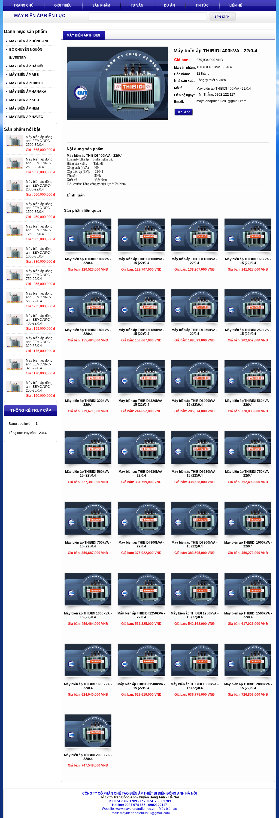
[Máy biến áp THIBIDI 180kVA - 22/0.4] (88, 321)
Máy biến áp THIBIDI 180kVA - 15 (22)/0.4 (141, 332)
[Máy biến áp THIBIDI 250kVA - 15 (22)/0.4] (248, 321)
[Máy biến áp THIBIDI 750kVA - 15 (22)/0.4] (88, 533)
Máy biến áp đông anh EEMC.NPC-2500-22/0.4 (39, 163)
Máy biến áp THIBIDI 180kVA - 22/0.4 (88, 332)
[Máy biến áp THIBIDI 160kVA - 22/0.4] (194, 250)
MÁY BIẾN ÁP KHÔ (24, 100)
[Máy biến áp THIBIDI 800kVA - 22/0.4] (141, 533)
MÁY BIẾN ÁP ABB (24, 75)
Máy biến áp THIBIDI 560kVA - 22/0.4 (248, 403)
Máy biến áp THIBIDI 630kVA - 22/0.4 (141, 473)
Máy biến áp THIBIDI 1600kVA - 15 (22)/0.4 (195, 686)
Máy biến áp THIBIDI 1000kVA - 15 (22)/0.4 (88, 615)
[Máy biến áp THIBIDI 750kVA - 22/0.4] (248, 463)
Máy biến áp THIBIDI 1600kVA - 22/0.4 (88, 686)
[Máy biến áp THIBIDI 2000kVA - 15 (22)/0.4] (248, 675)
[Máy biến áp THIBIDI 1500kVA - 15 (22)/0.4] (141, 675)
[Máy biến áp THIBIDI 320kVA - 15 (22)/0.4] (141, 392)
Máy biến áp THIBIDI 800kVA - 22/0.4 (141, 544)
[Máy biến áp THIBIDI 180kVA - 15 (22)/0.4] (141, 321)
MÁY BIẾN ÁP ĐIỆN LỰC (39, 15)
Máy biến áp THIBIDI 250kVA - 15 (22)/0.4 (248, 332)
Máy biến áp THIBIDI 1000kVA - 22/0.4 (248, 544)
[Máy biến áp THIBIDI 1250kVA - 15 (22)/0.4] (194, 604)
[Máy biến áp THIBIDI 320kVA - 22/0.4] (88, 392)
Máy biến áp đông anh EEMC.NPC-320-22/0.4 (39, 364)
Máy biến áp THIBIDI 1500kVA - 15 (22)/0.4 (141, 686)
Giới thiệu (63, 5)
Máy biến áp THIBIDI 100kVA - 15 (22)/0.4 (141, 261)
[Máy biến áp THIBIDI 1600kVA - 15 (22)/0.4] (194, 675)
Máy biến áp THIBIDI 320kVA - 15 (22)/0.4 (141, 403)
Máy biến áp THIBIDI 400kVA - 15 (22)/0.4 (194, 403)
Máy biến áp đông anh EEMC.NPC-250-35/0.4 (39, 386)
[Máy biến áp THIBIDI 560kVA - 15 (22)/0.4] (88, 463)
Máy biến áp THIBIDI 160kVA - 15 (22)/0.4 (248, 261)
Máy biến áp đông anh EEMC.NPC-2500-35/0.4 (39, 141)
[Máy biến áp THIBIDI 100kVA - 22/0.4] (88, 250)
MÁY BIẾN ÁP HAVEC (26, 117)
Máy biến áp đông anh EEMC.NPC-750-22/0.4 (39, 275)
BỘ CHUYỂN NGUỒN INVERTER (25, 54)
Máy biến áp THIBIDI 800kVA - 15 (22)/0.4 (194, 544)
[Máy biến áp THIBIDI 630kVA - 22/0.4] (141, 463)
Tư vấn (137, 5)
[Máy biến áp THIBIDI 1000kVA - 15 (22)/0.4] (88, 604)
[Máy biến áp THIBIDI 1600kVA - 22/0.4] (88, 675)
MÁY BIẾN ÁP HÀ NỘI (26, 66)
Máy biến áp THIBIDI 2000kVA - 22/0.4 (88, 757)
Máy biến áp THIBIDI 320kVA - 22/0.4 (88, 403)
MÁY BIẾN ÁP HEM (24, 108)
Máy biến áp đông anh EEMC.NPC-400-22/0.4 (39, 319)
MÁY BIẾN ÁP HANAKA (27, 91)
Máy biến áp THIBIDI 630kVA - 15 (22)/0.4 (194, 473)
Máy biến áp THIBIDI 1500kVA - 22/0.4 (248, 615)
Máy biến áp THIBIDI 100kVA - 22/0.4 (88, 261)
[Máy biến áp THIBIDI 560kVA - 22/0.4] (248, 392)
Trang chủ (24, 5)
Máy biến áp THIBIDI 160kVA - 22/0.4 (194, 261)
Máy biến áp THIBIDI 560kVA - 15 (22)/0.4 (88, 473)
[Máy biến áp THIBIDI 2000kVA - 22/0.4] (88, 746)
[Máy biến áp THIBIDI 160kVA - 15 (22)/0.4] (248, 250)
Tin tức (202, 5)
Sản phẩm (101, 5)
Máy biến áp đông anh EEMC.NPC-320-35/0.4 (39, 342)
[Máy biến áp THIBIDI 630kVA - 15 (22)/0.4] (194, 463)
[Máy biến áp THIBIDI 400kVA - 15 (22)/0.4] (194, 392)
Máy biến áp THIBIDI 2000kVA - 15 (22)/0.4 (248, 686)
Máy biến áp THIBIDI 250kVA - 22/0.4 (194, 332)
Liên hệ (235, 5)
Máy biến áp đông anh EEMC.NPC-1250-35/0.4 (39, 230)
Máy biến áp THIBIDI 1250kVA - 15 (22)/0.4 (195, 615)
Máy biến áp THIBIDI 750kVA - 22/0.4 (248, 473)
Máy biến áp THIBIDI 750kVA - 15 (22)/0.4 (88, 544)
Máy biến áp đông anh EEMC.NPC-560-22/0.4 (39, 297)
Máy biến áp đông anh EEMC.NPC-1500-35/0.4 (39, 208)
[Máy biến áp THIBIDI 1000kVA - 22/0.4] (248, 533)
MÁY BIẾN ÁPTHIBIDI (26, 83)
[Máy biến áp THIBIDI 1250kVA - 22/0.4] (141, 604)
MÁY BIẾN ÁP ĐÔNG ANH (29, 41)
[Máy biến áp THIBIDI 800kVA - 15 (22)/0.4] (194, 533)
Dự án (169, 5)
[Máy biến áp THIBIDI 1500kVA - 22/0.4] (248, 604)
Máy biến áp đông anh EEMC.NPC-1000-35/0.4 (39, 252)
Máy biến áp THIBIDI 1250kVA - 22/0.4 (141, 615)
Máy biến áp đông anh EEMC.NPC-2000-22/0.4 (39, 185)
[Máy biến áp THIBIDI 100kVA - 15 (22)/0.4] (141, 250)
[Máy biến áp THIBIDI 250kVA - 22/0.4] (194, 321)
